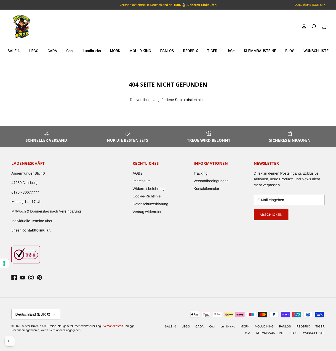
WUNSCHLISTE (316, 51)
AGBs (137, 173)
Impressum (141, 181)
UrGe (231, 51)
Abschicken (271, 214)
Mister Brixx (30, 326)
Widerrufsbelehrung (149, 189)
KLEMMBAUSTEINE (260, 51)
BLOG (289, 51)
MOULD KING (140, 51)
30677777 (31, 192)
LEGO (33, 51)
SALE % (14, 51)
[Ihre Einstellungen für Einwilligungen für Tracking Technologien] (4, 263)
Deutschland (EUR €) (309, 4)
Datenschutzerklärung (150, 204)
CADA (52, 51)
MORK (115, 51)
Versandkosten (113, 326)
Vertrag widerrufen (147, 212)
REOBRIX (190, 51)
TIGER (212, 51)
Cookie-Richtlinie (147, 196)
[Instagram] (31, 277)
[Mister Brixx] (21, 26)
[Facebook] (14, 277)
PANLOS (167, 51)
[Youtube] (22, 277)
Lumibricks (92, 51)
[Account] (303, 26)
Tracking (201, 173)
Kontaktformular (206, 189)
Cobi (70, 51)
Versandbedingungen (211, 181)
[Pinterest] (39, 277)
